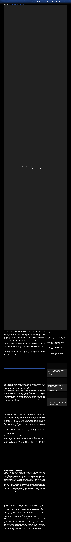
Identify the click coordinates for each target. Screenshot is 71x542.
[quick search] (64, 2)
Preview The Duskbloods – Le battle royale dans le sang (56, 358)
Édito (52, 1)
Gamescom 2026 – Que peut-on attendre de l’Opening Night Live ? (57, 333)
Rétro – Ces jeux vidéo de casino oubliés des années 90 (57, 343)
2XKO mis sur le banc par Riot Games (56, 348)
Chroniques (59, 1)
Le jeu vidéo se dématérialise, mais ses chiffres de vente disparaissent (57, 338)
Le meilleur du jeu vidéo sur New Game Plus (10, 2)
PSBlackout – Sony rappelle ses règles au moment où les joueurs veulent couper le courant (57, 353)
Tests (38, 1)
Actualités (32, 1)
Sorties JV (45, 1)
